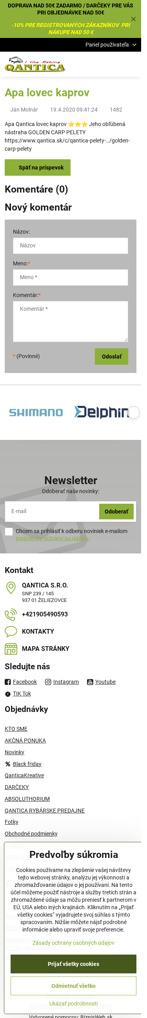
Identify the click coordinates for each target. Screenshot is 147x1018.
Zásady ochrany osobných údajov (73, 943)
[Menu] (131, 64)
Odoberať (116, 511)
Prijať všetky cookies (73, 964)
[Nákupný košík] (112, 64)
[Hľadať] (94, 64)
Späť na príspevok (41, 167)
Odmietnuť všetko (73, 986)
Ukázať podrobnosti (73, 1003)
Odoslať (112, 356)
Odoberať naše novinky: (70, 491)
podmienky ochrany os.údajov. (53, 538)
